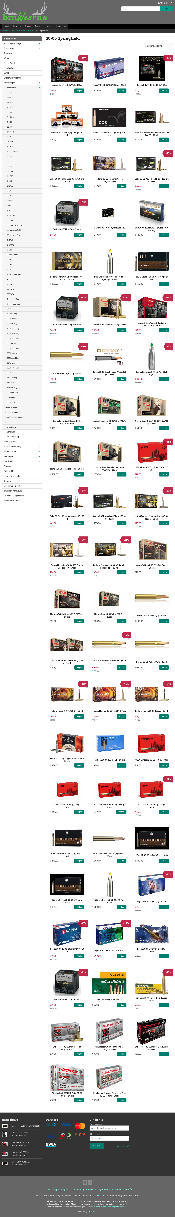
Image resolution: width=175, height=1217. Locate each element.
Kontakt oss (61, 26)
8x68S (9, 250)
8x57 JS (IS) (11, 240)
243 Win (10, 142)
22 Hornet (10, 93)
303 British (11, 402)
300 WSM (10, 294)
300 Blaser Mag (13, 333)
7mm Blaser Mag (13, 304)
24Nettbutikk (92, 1212)
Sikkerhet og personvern (84, 1189)
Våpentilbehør (10, 451)
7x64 (9, 206)
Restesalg (8, 53)
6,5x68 (9, 181)
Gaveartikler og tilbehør (14, 496)
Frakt (48, 1189)
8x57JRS (10, 245)
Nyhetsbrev (104, 1189)
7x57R (9, 196)
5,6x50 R (10, 117)
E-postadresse (96, 1124)
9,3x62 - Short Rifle (14, 274)
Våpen (6, 58)
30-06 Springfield (14, 230)
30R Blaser (11, 211)
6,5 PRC (10, 176)
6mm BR (10, 132)
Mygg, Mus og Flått (12, 486)
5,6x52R (10, 112)
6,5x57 (9, 166)
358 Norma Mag (13, 368)
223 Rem (10, 102)
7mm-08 (10, 309)
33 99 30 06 (102, 1195)
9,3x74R (10, 284)
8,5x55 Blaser (12, 255)
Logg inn (49, 26)
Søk (166, 9)
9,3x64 (9, 265)
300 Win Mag (12, 324)
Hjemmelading (10, 432)
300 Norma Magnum (15, 329)
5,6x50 (9, 122)
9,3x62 (9, 260)
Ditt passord (95, 1134)
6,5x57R (10, 161)
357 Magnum (12, 397)
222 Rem (10, 97)
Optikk (6, 73)
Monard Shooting (11, 437)
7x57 (9, 191)
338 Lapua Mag (13, 358)
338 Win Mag (12, 343)
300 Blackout (12, 319)
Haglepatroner (11, 407)
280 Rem (10, 107)
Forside (7, 26)
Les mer (95, 1207)
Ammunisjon (9, 83)
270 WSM (10, 289)
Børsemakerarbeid (12, 501)
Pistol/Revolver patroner (14, 417)
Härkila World (9, 68)
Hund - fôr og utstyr (12, 476)
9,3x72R (10, 279)
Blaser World (9, 63)
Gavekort (38, 26)
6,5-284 (10, 171)
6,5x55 (9, 156)
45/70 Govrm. (12, 383)
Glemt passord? (122, 1146)
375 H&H (10, 373)
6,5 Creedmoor (12, 152)
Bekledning (8, 456)
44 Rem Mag (12, 378)
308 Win (10, 220)
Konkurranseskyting (12, 447)
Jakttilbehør (9, 461)
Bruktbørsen (9, 48)
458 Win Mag (12, 388)
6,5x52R (10, 147)
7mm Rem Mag (13, 299)
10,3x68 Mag (12, 314)
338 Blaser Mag (13, 353)
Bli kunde (17, 26)
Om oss (28, 26)
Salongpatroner (11, 412)
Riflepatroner (10, 88)
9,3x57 (9, 270)
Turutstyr (8, 481)
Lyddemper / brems (12, 78)
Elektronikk (8, 471)
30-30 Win (11, 215)
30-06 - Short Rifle (13, 235)
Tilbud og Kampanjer (13, 43)
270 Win (10, 186)
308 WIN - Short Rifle (14, 225)
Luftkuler (8, 422)
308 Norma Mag (13, 338)
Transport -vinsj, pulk (13, 491)
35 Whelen (11, 363)
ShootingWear (10, 442)
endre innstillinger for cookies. (115, 1207)
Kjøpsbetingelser (61, 1189)
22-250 (9, 127)
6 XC (9, 137)
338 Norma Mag (13, 348)
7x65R (9, 201)
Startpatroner (10, 427)
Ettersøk (7, 466)
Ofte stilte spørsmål (122, 1189)
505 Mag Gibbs (12, 392)
